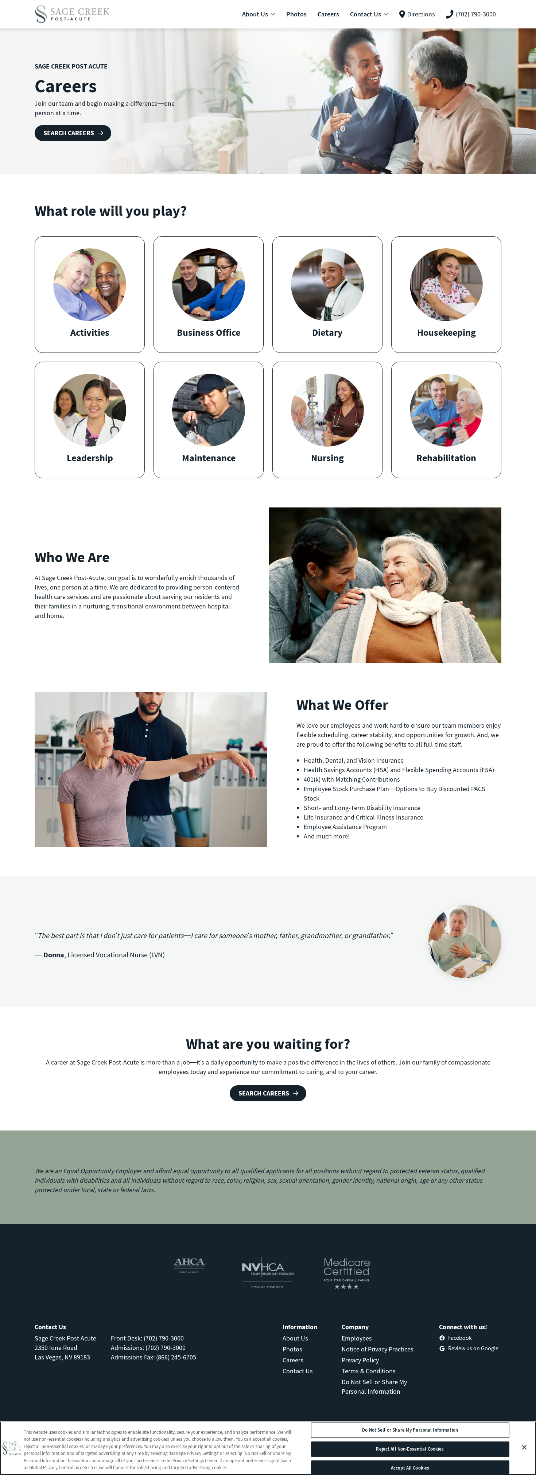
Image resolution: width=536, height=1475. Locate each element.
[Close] (524, 1447)
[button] (90, 294)
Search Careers (68, 133)
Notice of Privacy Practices (377, 1349)
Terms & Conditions (369, 1371)
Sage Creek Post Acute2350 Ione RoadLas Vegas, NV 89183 (65, 1347)
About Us (295, 1338)
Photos (292, 1349)
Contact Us (298, 1371)
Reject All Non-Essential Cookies (410, 1449)
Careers (293, 1360)
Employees (357, 1338)
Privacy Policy (360, 1360)
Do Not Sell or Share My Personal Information (410, 1430)
